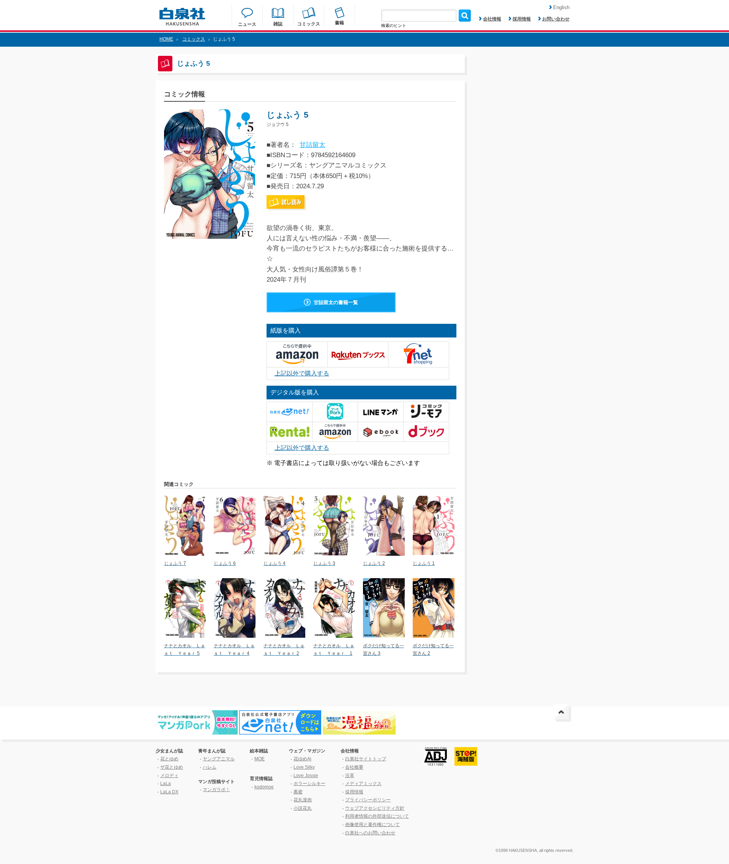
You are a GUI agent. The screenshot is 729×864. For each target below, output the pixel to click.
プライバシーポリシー (368, 800)
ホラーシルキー (309, 783)
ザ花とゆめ (171, 767)
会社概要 (354, 767)
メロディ (169, 775)
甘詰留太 (312, 144)
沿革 (349, 775)
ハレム (209, 767)
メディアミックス (363, 783)
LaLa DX (169, 792)
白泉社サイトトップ (365, 759)
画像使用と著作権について (372, 824)
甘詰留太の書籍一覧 (336, 302)
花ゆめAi (302, 759)
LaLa (165, 783)
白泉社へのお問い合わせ (370, 833)
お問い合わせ (556, 19)
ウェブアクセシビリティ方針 (374, 808)
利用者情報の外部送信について (377, 816)
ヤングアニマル (219, 759)
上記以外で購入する (302, 373)
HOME (166, 39)
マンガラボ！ (216, 789)
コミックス (193, 39)
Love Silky (304, 767)
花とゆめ (169, 759)
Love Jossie (305, 775)
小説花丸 (302, 808)
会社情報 (492, 19)
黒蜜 (298, 792)
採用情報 (522, 19)
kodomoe (264, 787)
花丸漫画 (302, 800)
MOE (259, 759)
